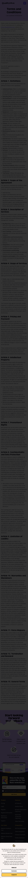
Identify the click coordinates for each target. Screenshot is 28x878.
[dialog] (14, 860)
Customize (14, 871)
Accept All (14, 874)
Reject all (14, 867)
